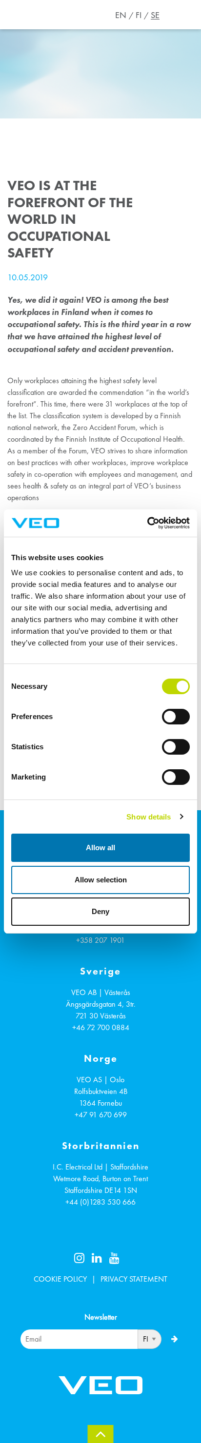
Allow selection (101, 880)
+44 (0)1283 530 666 (100, 1202)
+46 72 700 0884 (100, 1027)
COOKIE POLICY (60, 1279)
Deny (100, 911)
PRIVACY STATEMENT (133, 1279)
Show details (148, 817)
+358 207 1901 (100, 940)
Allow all (100, 847)
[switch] (176, 716)
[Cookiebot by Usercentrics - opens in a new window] (147, 523)
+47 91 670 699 (101, 1114)
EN (120, 15)
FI (138, 15)
